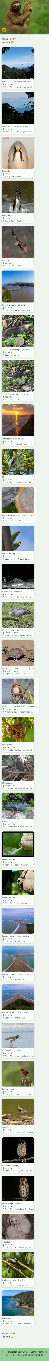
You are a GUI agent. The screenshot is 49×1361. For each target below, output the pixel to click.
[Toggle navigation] (43, 29)
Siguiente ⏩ (7, 42)
